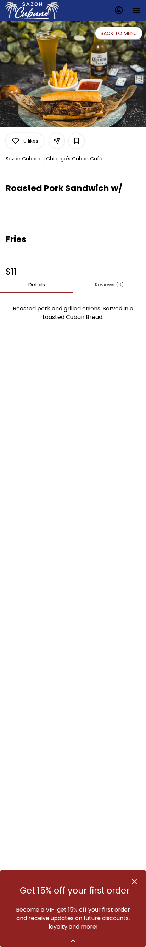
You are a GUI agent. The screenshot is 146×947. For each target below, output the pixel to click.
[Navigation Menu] (136, 11)
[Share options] (56, 141)
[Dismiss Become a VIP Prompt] (134, 881)
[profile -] (118, 10)
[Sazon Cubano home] (37, 10)
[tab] (36, 284)
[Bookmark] (76, 141)
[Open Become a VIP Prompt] (73, 941)
